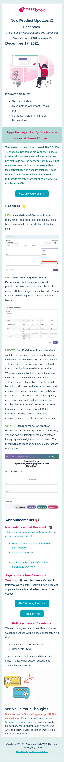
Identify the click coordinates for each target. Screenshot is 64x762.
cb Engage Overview (23, 566)
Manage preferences (38, 751)
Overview (42, 562)
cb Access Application (24, 562)
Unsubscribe (22, 751)
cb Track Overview (22, 552)
